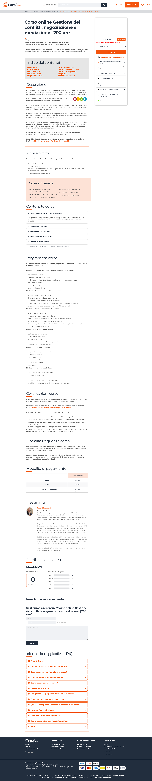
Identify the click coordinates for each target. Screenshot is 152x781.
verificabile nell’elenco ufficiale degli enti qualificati (52, 408)
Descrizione (32, 67)
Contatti (27, 746)
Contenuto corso (34, 73)
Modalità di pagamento (67, 71)
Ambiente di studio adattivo (40, 241)
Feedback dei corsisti (66, 75)
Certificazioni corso (66, 67)
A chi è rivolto (33, 69)
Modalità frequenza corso (68, 69)
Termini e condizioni (57, 744)
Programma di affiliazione (85, 748)
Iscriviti (111, 52)
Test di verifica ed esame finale (41, 236)
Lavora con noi (82, 744)
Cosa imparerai (33, 71)
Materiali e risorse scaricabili (40, 231)
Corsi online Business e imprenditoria (41, 42)
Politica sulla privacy (57, 746)
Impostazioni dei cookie (59, 748)
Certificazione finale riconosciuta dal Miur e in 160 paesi (49, 247)
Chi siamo (28, 744)
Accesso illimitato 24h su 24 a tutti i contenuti (46, 213)
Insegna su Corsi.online (84, 746)
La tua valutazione (62, 622)
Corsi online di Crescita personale (54, 44)
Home (26, 11)
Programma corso (34, 75)
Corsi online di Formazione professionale (43, 11)
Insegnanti (62, 73)
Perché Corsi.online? (31, 748)
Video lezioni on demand (38, 226)
